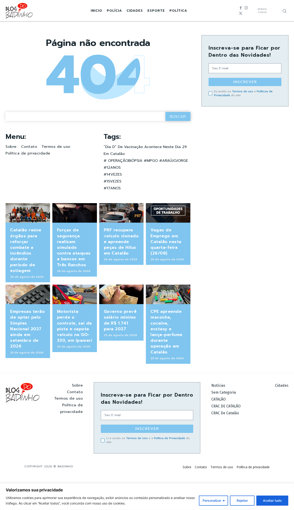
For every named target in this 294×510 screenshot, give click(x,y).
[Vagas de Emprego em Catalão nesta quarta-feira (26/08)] (168, 213)
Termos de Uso (137, 438)
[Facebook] (240, 8)
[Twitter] (240, 13)
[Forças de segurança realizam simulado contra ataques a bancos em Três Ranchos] (74, 213)
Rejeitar (242, 500)
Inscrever (245, 82)
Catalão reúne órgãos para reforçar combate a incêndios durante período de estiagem (25, 250)
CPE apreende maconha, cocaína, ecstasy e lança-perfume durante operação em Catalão (166, 331)
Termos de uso (242, 91)
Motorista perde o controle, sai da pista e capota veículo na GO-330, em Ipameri (74, 326)
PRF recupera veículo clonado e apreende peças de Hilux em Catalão (121, 241)
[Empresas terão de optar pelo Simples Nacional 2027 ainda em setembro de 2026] (28, 294)
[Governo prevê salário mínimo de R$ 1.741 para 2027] (121, 294)
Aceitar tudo (272, 500)
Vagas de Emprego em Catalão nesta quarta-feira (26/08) (165, 241)
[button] (284, 11)
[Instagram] (246, 8)
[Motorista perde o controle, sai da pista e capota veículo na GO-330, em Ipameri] (74, 294)
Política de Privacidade (169, 438)
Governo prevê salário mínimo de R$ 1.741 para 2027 (120, 320)
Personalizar (212, 500)
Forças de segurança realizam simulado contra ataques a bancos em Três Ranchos (74, 247)
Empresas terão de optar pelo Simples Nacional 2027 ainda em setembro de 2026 (27, 328)
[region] (147, 496)
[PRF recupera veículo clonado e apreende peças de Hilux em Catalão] (121, 213)
